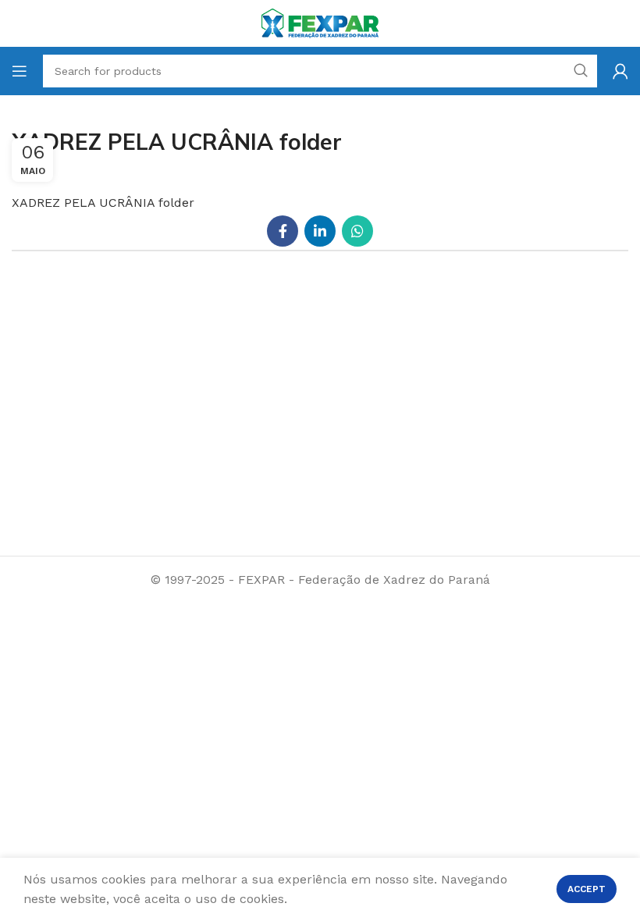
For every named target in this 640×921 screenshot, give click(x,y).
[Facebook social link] (282, 231)
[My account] (620, 71)
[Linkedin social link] (320, 231)
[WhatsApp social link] (357, 231)
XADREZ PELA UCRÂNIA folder (103, 202)
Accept (586, 889)
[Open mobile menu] (19, 71)
